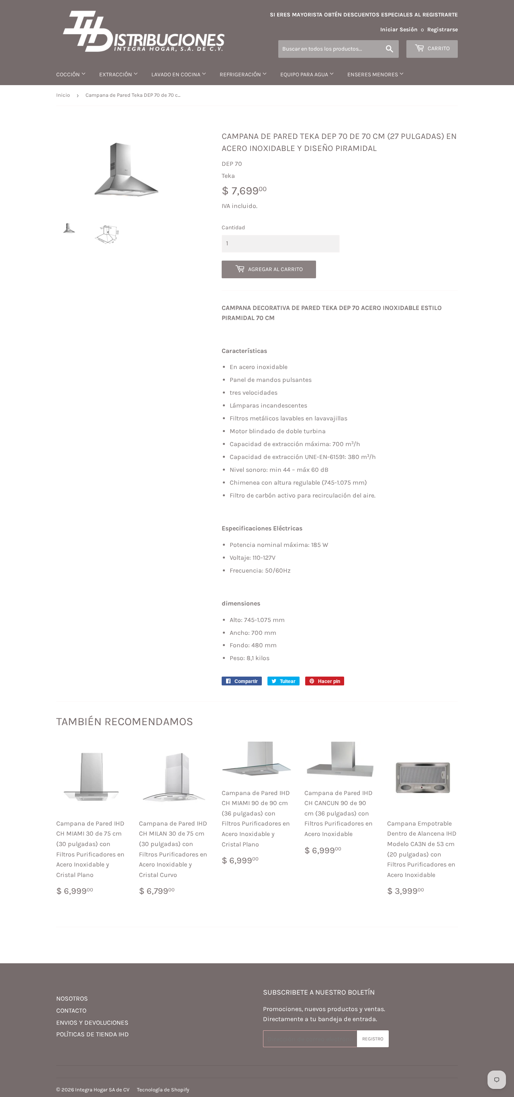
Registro (372, 1039)
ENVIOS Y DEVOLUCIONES (92, 1022)
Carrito (438, 48)
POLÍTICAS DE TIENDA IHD (92, 1034)
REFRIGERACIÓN (241, 74)
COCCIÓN (68, 74)
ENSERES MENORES (373, 74)
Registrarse (442, 30)
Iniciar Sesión (399, 30)
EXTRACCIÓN (116, 74)
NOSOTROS (72, 998)
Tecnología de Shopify (163, 1090)
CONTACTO (71, 1010)
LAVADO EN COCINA (176, 74)
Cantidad (233, 227)
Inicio (63, 95)
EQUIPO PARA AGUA (304, 74)
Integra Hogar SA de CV (102, 1090)
